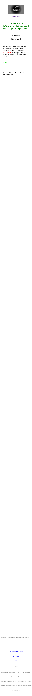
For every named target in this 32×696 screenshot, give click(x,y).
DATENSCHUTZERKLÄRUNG (16, 651)
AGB (16, 660)
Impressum (16, 656)
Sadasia (16, 36)
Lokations (16, 16)
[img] (16, 9)
